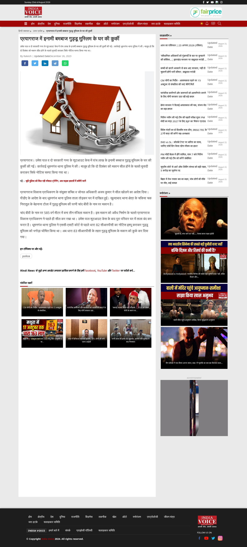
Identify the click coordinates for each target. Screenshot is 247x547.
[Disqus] (87, 393)
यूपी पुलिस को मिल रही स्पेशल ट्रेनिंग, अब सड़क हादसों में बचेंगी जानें (56, 180)
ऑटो (106, 24)
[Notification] (207, 24)
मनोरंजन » (165, 193)
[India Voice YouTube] (206, 539)
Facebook (90, 270)
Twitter (116, 270)
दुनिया (56, 24)
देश (49, 24)
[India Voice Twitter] (207, 2)
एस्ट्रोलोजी (127, 24)
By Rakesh (26, 56)
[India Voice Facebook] (203, 2)
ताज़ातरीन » (166, 35)
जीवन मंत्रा (142, 24)
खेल (98, 24)
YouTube (102, 270)
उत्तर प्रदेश (38, 30)
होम (32, 24)
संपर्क (67, 530)
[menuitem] (32, 24)
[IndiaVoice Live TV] (213, 24)
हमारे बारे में (54, 530)
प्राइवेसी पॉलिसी (84, 530)
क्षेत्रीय (41, 24)
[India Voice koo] (217, 3)
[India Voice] (33, 17)
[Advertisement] (194, 466)
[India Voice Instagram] (221, 2)
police (26, 256)
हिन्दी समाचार (23, 30)
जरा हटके (155, 24)
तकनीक (88, 24)
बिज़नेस (78, 24)
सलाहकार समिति (171, 24)
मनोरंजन (114, 24)
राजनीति (66, 24)
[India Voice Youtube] (212, 2)
